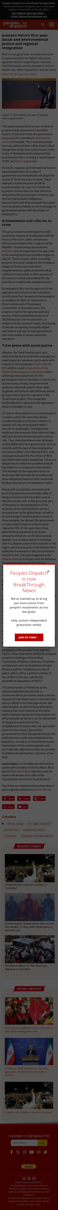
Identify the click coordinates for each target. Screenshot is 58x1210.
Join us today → (29, 637)
